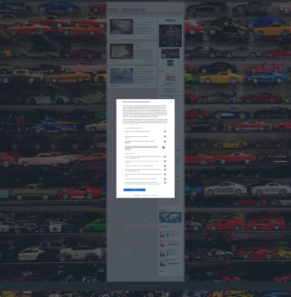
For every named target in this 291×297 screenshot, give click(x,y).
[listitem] (145, 128)
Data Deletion (137, 195)
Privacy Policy (154, 195)
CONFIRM (134, 189)
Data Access (145, 195)
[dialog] (145, 148)
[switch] (164, 131)
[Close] (171, 102)
